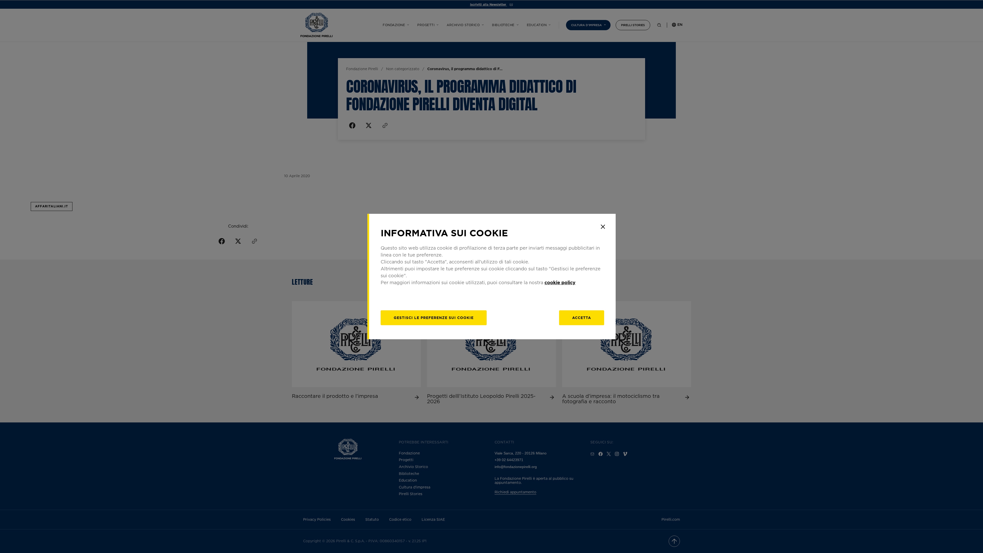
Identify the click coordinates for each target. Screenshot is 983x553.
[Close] (603, 226)
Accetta (581, 318)
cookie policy (559, 282)
